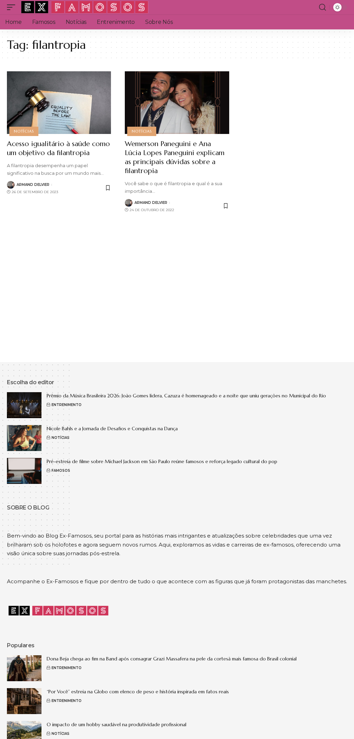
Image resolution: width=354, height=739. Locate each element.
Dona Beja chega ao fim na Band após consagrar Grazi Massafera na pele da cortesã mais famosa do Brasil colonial (172, 659)
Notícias (24, 131)
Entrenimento (67, 405)
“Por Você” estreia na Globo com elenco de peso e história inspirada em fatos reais (138, 691)
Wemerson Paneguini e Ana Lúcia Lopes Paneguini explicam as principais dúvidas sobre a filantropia (174, 157)
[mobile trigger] (13, 7)
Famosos (61, 470)
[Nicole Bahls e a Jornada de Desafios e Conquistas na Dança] (24, 438)
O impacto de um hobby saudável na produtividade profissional (116, 724)
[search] (322, 7)
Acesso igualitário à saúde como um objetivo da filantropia (58, 148)
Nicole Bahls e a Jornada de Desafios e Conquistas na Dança (112, 428)
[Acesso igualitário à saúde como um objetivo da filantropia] (59, 102)
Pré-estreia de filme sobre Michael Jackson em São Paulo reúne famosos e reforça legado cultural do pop (162, 461)
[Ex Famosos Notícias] (85, 7)
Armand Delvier (33, 184)
